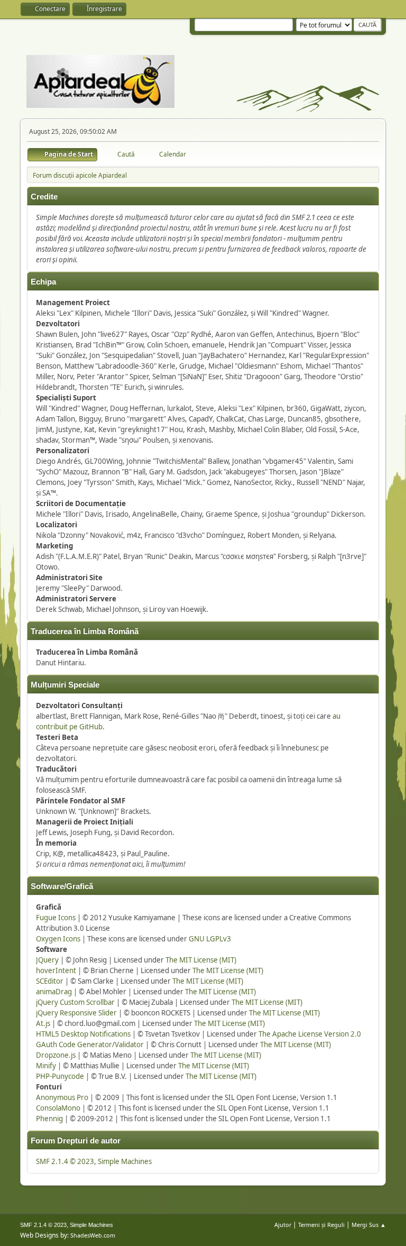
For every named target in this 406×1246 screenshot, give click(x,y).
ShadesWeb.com (92, 1235)
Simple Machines (125, 1161)
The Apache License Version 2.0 (310, 1034)
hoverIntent (56, 970)
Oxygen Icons (58, 938)
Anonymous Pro (62, 1097)
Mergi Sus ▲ (369, 1225)
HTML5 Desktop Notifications (83, 1034)
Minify (46, 1065)
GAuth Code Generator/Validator (90, 1044)
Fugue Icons (56, 917)
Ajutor (282, 1225)
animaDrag (54, 991)
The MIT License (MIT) (200, 960)
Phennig (49, 1118)
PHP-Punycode (60, 1076)
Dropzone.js (56, 1055)
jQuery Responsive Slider (76, 1013)
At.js (43, 1023)
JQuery (47, 960)
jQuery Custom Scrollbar (75, 1002)
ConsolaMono (58, 1108)
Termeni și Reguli (321, 1225)
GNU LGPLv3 (210, 938)
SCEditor (49, 981)
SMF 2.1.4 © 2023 (65, 1161)
